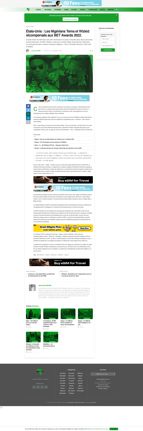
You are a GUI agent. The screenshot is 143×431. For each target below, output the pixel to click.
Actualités (55, 50)
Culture (74, 9)
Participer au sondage (70, 19)
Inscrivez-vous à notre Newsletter (106, 35)
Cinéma (63, 386)
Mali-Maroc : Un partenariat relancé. (49, 345)
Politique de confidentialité (103, 386)
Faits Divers (71, 378)
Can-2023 (62, 381)
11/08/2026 (81, 326)
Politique (48, 9)
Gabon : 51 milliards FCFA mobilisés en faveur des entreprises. (67, 322)
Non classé (71, 390)
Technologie (93, 9)
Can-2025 (62, 383)
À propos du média (103, 385)
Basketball (63, 376)
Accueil (27, 26)
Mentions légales (103, 388)
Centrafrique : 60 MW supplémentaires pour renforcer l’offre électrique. (50, 323)
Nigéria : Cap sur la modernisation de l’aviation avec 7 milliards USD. (54, 139)
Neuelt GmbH (93, 402)
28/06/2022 (46, 50)
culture (47, 254)
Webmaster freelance (79, 402)
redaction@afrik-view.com (103, 379)
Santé (66, 9)
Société (102, 9)
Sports (82, 9)
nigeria (66, 254)
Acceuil (38, 9)
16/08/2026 (63, 326)
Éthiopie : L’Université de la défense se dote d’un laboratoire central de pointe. (33, 347)
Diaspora (111, 9)
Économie (58, 9)
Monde (71, 386)
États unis (53, 254)
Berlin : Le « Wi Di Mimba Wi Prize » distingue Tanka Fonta (51, 145)
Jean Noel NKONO (36, 50)
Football (71, 381)
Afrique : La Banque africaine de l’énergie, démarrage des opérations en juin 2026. (58, 148)
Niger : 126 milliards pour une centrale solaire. (32, 322)
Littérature (71, 383)
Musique (60, 254)
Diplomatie (63, 393)
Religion (80, 376)
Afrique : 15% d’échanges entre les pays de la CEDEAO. (51, 142)
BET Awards (40, 254)
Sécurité (80, 381)
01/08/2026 (29, 352)
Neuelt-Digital (70, 402)
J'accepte (114, 429)
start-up (80, 388)
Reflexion (80, 373)
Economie (35, 318)
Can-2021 (62, 378)
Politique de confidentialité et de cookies (97, 429)
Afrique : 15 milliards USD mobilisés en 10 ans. (84, 322)
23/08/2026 (29, 326)
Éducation (71, 376)
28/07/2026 (46, 348)
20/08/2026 (46, 328)
